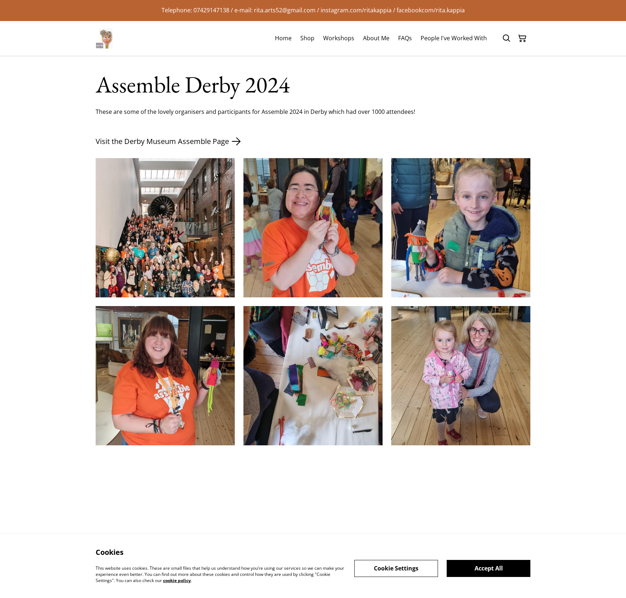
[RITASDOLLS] (106, 38)
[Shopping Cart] (522, 38)
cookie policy (177, 580)
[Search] (506, 38)
